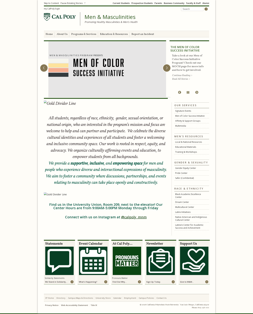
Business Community (174, 3)
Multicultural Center (184, 207)
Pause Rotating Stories (72, 3)
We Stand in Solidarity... (56, 282)
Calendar (117, 298)
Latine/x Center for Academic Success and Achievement (189, 226)
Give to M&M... (187, 282)
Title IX (94, 305)
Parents (158, 3)
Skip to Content (51, 3)
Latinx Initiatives (183, 212)
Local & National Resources (188, 142)
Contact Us (161, 298)
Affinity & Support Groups (187, 120)
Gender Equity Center (185, 168)
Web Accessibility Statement (74, 305)
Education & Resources (114, 34)
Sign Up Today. (153, 282)
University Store (103, 298)
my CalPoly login (52, 8)
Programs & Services (83, 34)
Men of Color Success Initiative (190, 115)
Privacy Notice (52, 305)
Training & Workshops (186, 151)
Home (49, 34)
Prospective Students (142, 3)
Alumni (205, 3)
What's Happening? (88, 282)
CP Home (49, 298)
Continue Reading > (182, 75)
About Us (62, 34)
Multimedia (180, 125)
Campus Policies (146, 298)
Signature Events (183, 110)
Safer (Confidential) (184, 178)
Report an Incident (142, 34)
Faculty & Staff (193, 3)
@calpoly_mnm (134, 217)
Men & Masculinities (110, 17)
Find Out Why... (119, 282)
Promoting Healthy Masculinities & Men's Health (111, 22)
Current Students (121, 3)
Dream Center (182, 202)
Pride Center (181, 173)
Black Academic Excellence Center (188, 196)
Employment (130, 298)
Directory (60, 298)
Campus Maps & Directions (80, 298)
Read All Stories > (181, 79)
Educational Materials (185, 146)
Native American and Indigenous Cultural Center (191, 218)
